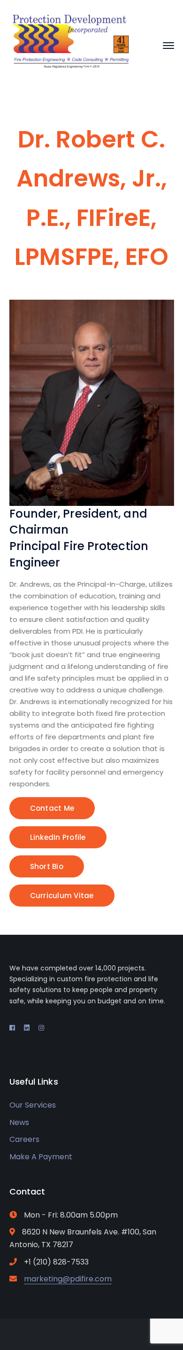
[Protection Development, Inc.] (71, 45)
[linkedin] (27, 1027)
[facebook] (12, 1027)
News (19, 1122)
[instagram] (41, 1027)
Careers (24, 1139)
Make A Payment (40, 1156)
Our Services (32, 1105)
